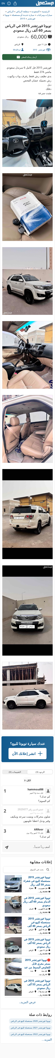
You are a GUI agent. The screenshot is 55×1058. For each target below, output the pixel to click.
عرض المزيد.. (27, 1002)
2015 (22, 18)
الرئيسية (46, 11)
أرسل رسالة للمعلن (29, 57)
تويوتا (7, 14)
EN (3, 3)
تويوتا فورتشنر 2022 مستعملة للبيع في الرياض (30, 1034)
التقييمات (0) (15, 771)
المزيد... (47, 1039)
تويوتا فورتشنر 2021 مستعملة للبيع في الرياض (30, 1027)
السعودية (35, 11)
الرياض (10, 11)
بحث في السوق (37, 869)
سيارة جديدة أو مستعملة (23, 14)
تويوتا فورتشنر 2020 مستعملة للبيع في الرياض (30, 1021)
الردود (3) (40, 771)
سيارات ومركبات (44, 14)
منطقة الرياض (22, 11)
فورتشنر (31, 18)
